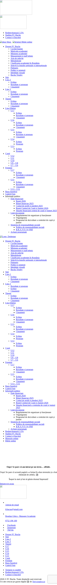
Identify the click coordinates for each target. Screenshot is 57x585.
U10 (12, 161)
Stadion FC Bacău (13, 35)
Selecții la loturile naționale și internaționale (29, 65)
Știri (7, 77)
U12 (12, 156)
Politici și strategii (18, 70)
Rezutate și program (24, 134)
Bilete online (26, 42)
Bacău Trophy (17, 75)
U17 (12, 111)
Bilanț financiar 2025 (25, 203)
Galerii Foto (10, 194)
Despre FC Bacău (12, 46)
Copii (7, 153)
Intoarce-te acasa (7, 484)
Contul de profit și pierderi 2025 (29, 206)
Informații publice (12, 391)
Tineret (8, 99)
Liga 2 (8, 80)
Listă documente (17, 213)
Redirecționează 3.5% (14, 33)
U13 (12, 146)
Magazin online (11, 438)
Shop (9, 42)
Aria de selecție (17, 58)
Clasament (15, 87)
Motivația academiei (19, 51)
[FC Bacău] (13, 498)
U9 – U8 (14, 163)
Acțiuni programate (19, 232)
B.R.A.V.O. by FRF (24, 230)
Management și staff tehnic (22, 56)
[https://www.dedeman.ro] (8, 236)
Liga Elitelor (10, 108)
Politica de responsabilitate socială (30, 227)
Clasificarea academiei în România (25, 63)
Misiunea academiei (19, 53)
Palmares (14, 68)
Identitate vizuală (18, 73)
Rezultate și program (19, 84)
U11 (12, 158)
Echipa (13, 82)
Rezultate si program (24, 329)
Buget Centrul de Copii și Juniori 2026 (32, 208)
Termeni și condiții (13, 570)
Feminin (8, 168)
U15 (12, 130)
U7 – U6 (14, 165)
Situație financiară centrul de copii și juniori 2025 (36, 210)
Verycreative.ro (38, 582)
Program (19, 144)
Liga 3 (8, 89)
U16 (12, 120)
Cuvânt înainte (17, 49)
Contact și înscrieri (13, 37)
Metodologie (16, 61)
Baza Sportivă (11, 191)
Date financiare (17, 199)
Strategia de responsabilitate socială (25, 225)
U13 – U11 (15, 189)
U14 (12, 139)
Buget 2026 (21, 201)
